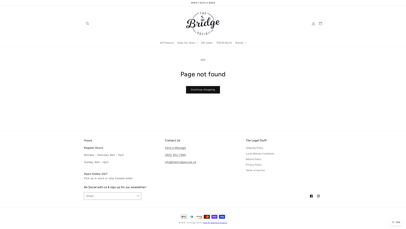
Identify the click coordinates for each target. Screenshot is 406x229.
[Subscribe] (137, 195)
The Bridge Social (193, 223)
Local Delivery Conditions (260, 153)
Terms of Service (255, 170)
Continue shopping (203, 89)
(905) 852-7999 (175, 154)
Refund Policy (253, 159)
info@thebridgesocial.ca (180, 162)
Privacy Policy (254, 164)
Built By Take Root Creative (215, 223)
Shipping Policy (254, 147)
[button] (87, 23)
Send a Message (175, 147)
